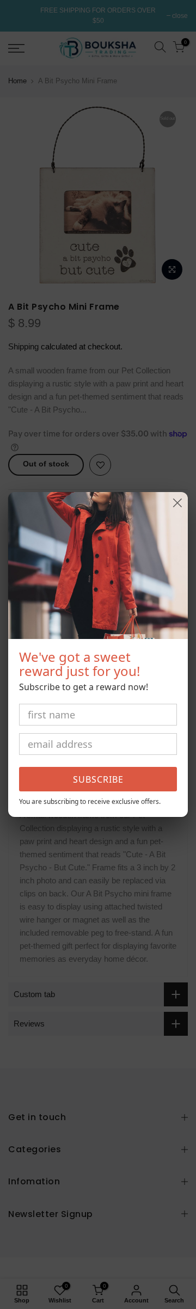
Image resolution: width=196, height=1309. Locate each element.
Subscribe (98, 779)
